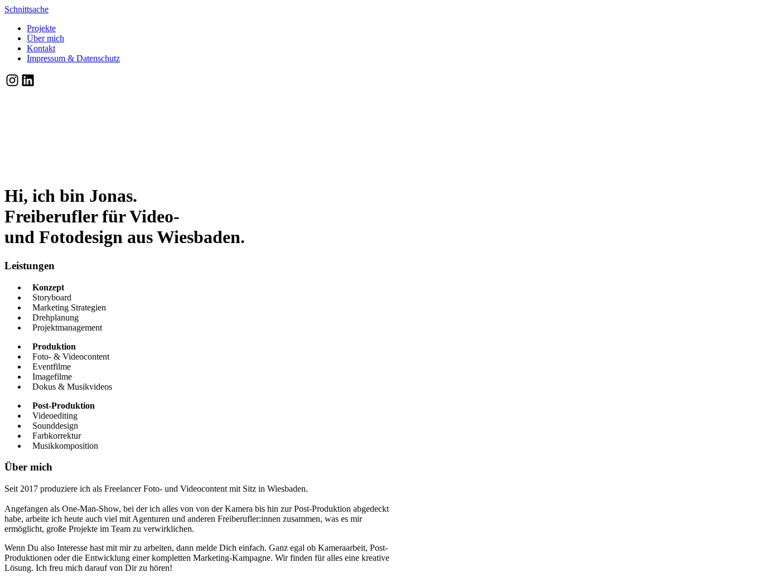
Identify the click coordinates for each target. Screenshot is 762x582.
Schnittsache (26, 9)
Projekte (41, 28)
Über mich (45, 38)
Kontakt (41, 48)
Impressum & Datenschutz (73, 58)
